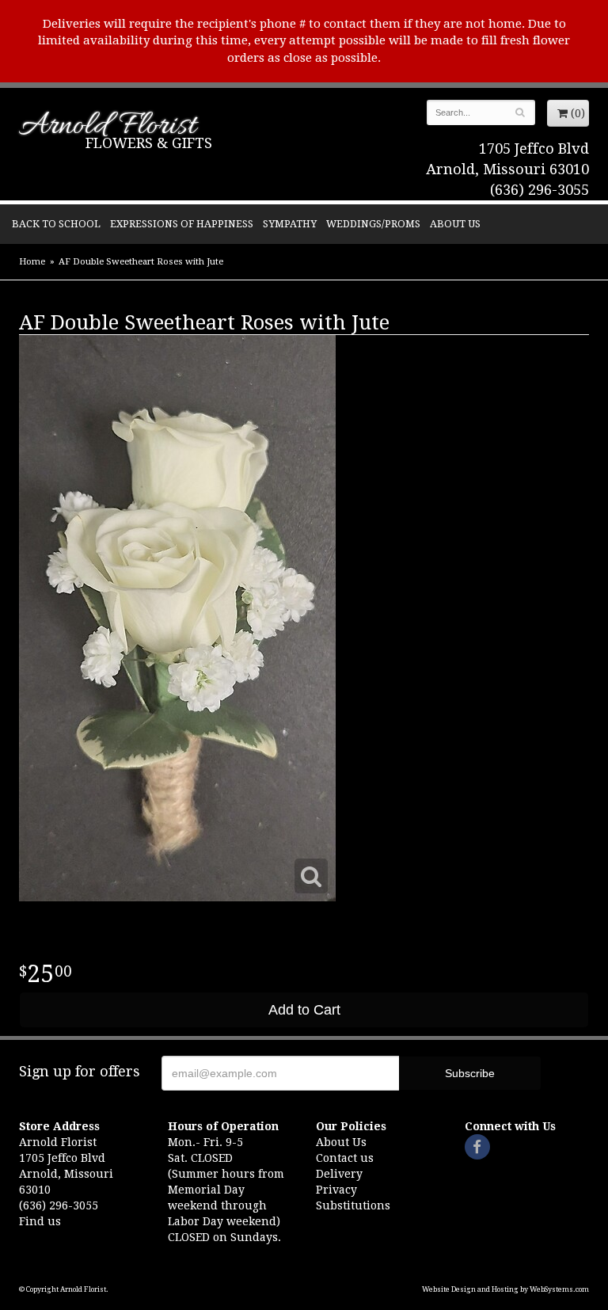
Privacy (336, 1189)
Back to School (56, 224)
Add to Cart (304, 1010)
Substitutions (353, 1205)
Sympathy (290, 224)
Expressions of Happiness (181, 224)
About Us (455, 224)
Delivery (339, 1173)
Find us (40, 1221)
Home (32, 262)
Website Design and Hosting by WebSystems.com (505, 1289)
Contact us (345, 1158)
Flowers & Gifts (149, 143)
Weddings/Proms (373, 224)
